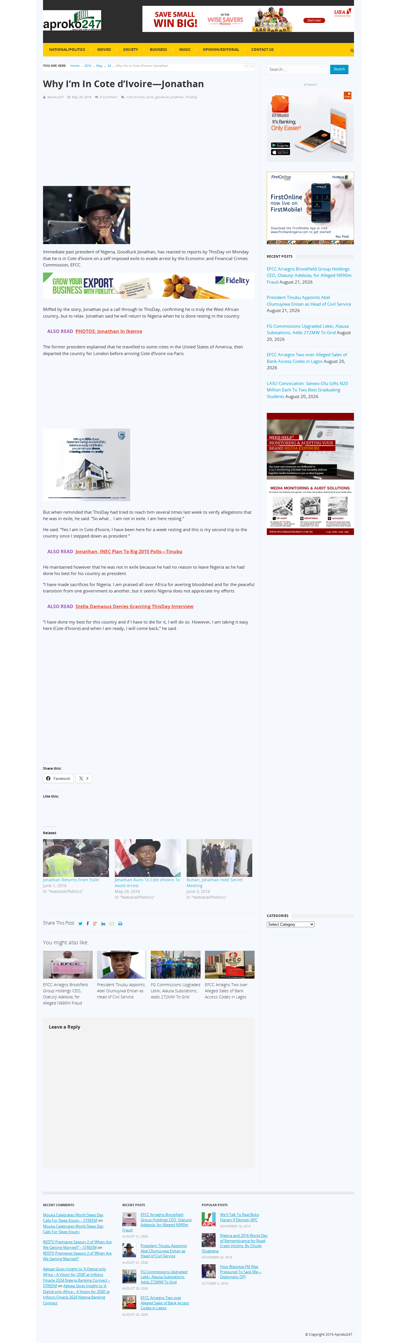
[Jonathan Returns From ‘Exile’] (76, 858)
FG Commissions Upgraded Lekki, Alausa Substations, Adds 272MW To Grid (164, 1277)
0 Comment (108, 97)
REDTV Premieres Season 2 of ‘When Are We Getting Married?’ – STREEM (77, 1244)
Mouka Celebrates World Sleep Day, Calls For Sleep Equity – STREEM (73, 1217)
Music (185, 49)
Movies (104, 49)
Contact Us (262, 49)
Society (130, 49)
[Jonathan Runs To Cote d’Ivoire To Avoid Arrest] (148, 858)
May (99, 65)
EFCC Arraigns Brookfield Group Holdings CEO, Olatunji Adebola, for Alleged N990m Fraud (309, 275)
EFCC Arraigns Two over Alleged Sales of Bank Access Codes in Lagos (165, 1302)
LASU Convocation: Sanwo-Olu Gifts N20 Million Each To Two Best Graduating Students (307, 389)
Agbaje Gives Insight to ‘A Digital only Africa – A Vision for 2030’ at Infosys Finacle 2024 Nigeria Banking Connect (76, 1294)
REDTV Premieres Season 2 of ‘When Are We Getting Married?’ (77, 1256)
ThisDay (191, 97)
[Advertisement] (149, 145)
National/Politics (67, 49)
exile (149, 97)
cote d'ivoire (135, 97)
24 (109, 65)
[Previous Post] (246, 65)
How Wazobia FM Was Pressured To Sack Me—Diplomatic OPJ (241, 1271)
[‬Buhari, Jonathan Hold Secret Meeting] (220, 858)
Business (158, 49)
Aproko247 (343, 1334)
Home (74, 65)
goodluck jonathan (169, 97)
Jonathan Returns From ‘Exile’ (71, 879)
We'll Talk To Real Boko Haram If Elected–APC (239, 1217)
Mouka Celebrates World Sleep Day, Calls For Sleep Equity (73, 1229)
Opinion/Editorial (221, 49)
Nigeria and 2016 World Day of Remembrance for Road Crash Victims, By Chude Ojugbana (235, 1243)
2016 (87, 65)
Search (339, 69)
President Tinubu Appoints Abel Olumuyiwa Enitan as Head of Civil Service (164, 1250)
